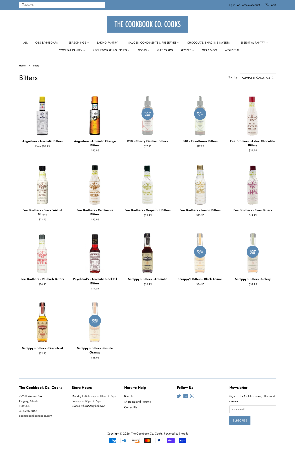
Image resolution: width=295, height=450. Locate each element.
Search (128, 396)
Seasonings (77, 43)
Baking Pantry (107, 43)
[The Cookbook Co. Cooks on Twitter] (179, 397)
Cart (273, 5)
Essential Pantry (253, 43)
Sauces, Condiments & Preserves (152, 43)
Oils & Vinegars (47, 43)
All (25, 43)
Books (142, 50)
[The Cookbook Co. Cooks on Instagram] (192, 397)
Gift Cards (165, 50)
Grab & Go (209, 50)
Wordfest (232, 50)
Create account (251, 5)
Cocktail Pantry (71, 50)
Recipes (186, 50)
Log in (231, 5)
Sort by (233, 77)
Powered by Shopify (176, 434)
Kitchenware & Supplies (110, 50)
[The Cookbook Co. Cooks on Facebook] (185, 397)
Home (22, 65)
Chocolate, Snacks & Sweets (209, 43)
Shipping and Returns (137, 402)
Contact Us (130, 407)
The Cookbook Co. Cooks (146, 434)
